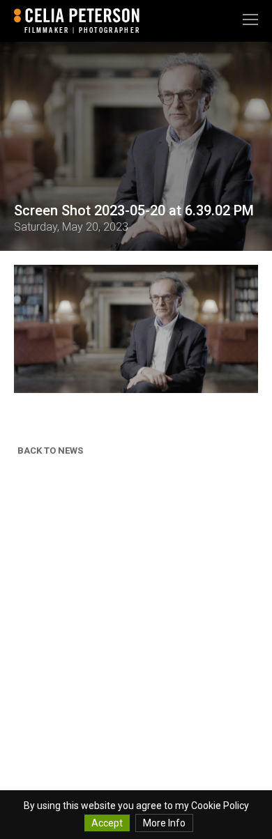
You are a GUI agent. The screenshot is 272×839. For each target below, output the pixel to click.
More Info (164, 823)
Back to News (50, 450)
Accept (107, 823)
